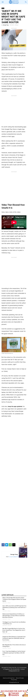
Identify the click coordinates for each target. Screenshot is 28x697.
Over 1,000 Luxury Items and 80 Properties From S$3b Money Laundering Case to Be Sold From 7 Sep (14, 607)
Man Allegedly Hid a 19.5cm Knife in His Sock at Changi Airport (14, 645)
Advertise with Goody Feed (8, 678)
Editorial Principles (20, 678)
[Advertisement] (14, 111)
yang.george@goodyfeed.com (15, 556)
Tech (3, 8)
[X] (13, 544)
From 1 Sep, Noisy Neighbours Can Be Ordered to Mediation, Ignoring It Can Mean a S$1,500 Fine (13, 653)
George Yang (5, 25)
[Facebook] (3, 544)
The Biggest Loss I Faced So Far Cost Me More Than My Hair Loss (14, 622)
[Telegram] (6, 544)
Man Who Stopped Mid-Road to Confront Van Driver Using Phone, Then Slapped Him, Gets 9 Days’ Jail (13, 630)
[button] (2, 2)
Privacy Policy (14, 679)
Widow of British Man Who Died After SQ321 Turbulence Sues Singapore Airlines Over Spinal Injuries (14, 599)
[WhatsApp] (10, 544)
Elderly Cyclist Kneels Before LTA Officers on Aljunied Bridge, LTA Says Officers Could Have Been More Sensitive (13, 615)
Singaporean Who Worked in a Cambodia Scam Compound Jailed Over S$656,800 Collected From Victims (14, 638)
